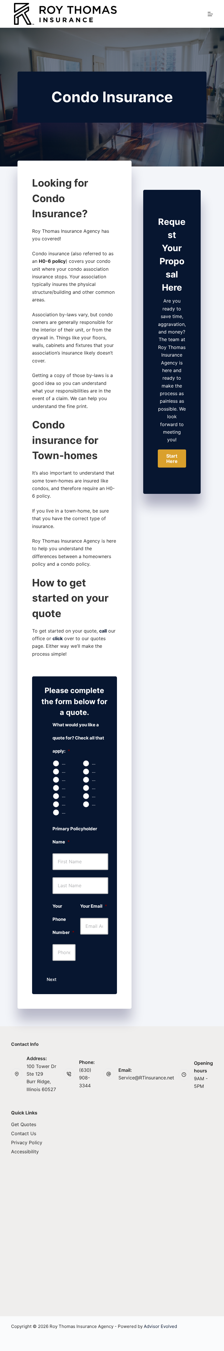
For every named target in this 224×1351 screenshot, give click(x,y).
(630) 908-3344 (85, 1077)
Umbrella (67, 795)
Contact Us (23, 1133)
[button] (172, 458)
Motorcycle (67, 787)
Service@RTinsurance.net (146, 1078)
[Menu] (210, 14)
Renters (97, 771)
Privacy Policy (26, 1142)
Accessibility (25, 1151)
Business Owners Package (97, 795)
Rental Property (67, 779)
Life (95, 779)
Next (52, 979)
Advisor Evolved (160, 1326)
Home (97, 763)
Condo (67, 771)
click (57, 638)
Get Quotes (23, 1124)
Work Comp (67, 804)
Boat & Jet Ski (97, 787)
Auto (66, 763)
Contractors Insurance (97, 804)
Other (67, 812)
